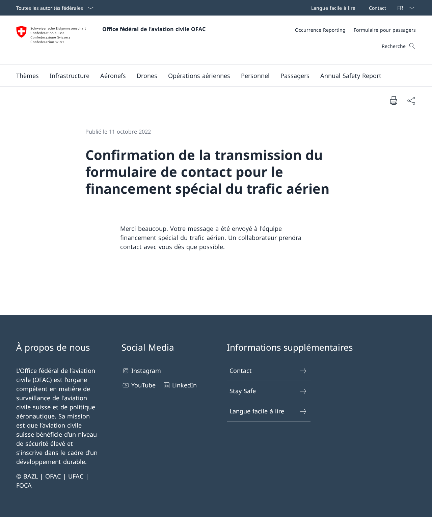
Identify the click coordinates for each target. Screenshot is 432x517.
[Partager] (411, 100)
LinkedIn (184, 385)
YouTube (143, 385)
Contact (241, 370)
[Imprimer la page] (393, 100)
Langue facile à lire (257, 411)
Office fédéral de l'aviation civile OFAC (154, 29)
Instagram (146, 370)
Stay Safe (243, 391)
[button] (27, 75)
